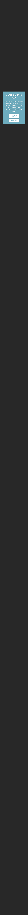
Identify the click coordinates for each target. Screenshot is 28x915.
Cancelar (14, 120)
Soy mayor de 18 (14, 115)
